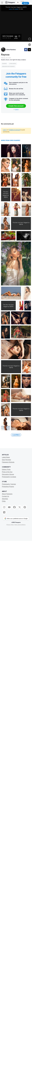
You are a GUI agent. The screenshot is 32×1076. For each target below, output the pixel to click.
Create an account (14, 130)
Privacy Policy (10, 524)
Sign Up (25, 3)
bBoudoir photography (8, 66)
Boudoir (4, 63)
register (16, 9)
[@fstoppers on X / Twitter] (19, 507)
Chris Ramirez (11, 50)
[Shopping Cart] (18, 2)
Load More (16, 435)
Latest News (6, 457)
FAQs (4, 501)
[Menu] (2, 2)
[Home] (10, 2)
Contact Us (5, 496)
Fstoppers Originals (8, 462)
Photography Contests (9, 477)
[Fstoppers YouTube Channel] (9, 507)
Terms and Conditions (20, 524)
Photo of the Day (7, 472)
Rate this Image (7, 36)
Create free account (16, 106)
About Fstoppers (7, 494)
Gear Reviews (6, 460)
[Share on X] (29, 49)
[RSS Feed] (4, 512)
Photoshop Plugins (8, 486)
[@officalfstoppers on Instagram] (4, 507)
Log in (10, 9)
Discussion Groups (8, 474)
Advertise (5, 499)
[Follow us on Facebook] (14, 507)
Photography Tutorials (9, 484)
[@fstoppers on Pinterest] (24, 507)
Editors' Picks (6, 469)
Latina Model (12, 63)
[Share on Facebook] (25, 49)
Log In (22, 1)
